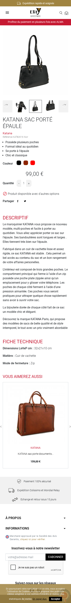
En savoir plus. (40, 599)
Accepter (55, 599)
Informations (17, 528)
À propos (13, 518)
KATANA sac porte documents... (35, 453)
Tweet (25, 201)
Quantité (8, 183)
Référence (7, 137)
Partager (18, 201)
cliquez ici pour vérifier (32, 539)
